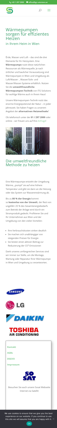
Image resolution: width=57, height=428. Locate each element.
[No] (53, 418)
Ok (29, 423)
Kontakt (11, 347)
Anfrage (42, 120)
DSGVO (11, 358)
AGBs (10, 352)
